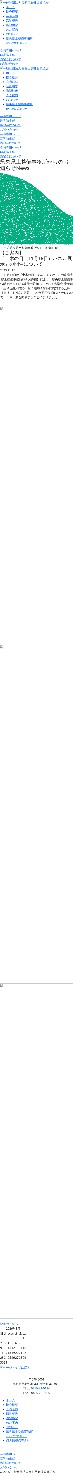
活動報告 (12, 20)
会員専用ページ (10, 50)
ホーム (10, 7)
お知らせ (12, 34)
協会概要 (12, 12)
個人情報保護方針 (18, 1440)
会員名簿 (12, 16)
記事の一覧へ (9, 1324)
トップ (4, 248)
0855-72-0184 (40, 1388)
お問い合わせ (9, 64)
